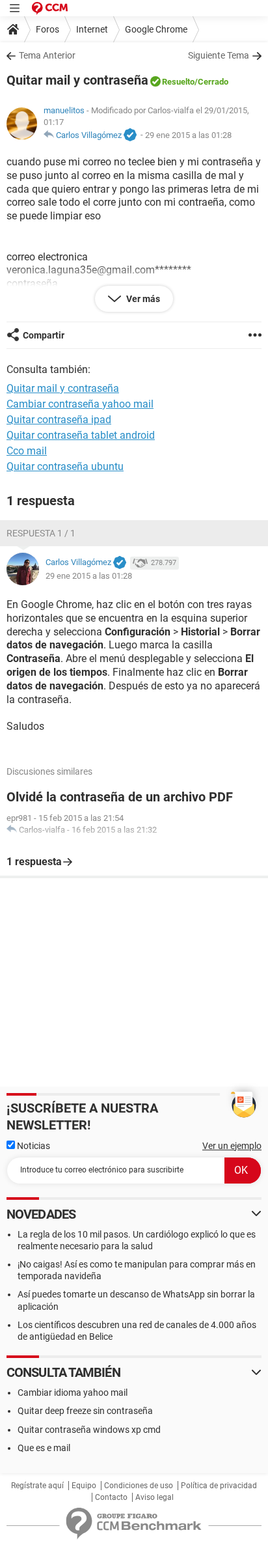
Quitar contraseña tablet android (81, 435)
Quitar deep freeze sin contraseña (85, 1411)
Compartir (43, 335)
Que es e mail (44, 1448)
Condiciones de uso (138, 1485)
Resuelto (178, 82)
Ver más (142, 299)
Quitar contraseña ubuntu (65, 466)
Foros (47, 29)
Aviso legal (154, 1497)
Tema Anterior (47, 55)
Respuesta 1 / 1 (41, 533)
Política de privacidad (219, 1485)
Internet (92, 29)
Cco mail (27, 451)
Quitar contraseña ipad (59, 419)
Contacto (111, 1497)
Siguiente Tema (218, 55)
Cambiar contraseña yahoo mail (80, 404)
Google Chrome (156, 29)
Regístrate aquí (37, 1485)
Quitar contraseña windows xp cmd (89, 1429)
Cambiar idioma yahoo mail (72, 1392)
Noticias (32, 1146)
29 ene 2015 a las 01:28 (188, 135)
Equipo (84, 1485)
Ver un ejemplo (231, 1146)
